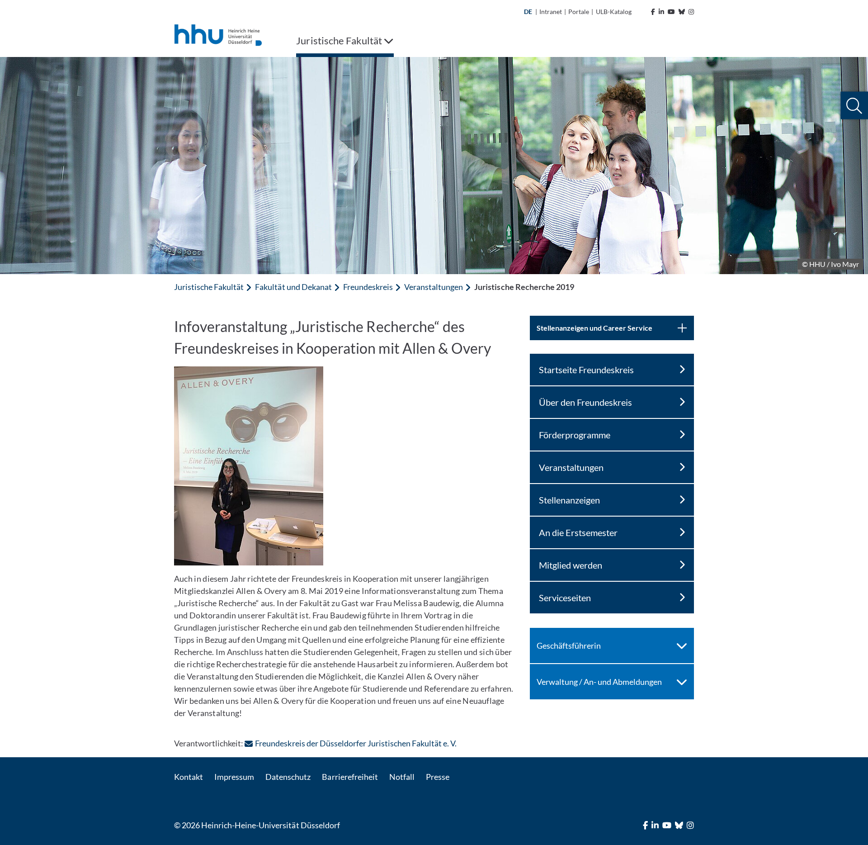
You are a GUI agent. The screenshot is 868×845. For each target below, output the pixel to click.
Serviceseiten (565, 597)
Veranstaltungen (433, 287)
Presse (437, 777)
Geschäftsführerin (569, 645)
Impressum (234, 777)
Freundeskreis (368, 287)
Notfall (402, 777)
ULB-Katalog (614, 11)
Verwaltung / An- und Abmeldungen (599, 682)
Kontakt (188, 777)
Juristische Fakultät (209, 287)
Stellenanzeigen (569, 499)
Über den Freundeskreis (585, 402)
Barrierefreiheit (349, 777)
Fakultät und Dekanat (293, 287)
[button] (854, 105)
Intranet (550, 11)
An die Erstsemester (578, 532)
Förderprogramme (574, 434)
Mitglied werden (570, 565)
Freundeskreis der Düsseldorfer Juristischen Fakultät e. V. (356, 743)
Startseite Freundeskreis (586, 369)
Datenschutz (288, 777)
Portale (578, 11)
